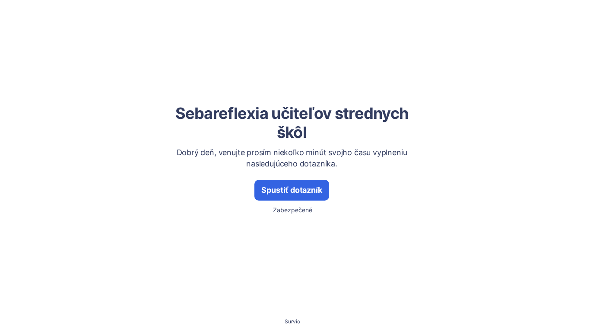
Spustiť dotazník (291, 190)
